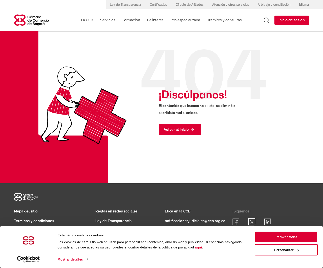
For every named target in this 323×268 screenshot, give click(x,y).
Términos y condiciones (34, 221)
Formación (131, 20)
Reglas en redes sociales (116, 211)
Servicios (107, 20)
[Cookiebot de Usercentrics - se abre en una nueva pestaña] (28, 259)
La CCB (87, 20)
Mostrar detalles (70, 259)
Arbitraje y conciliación (274, 4)
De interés (155, 20)
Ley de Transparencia (125, 4)
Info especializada (185, 20)
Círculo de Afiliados (189, 4)
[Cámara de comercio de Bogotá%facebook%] (236, 221)
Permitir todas (286, 237)
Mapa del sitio (26, 211)
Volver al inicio (176, 130)
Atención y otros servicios (230, 4)
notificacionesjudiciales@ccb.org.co (195, 221)
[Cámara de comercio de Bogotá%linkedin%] (267, 221)
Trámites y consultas (224, 20)
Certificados (158, 4)
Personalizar (284, 250)
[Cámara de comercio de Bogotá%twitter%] (251, 221)
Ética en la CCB (178, 211)
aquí (198, 247)
